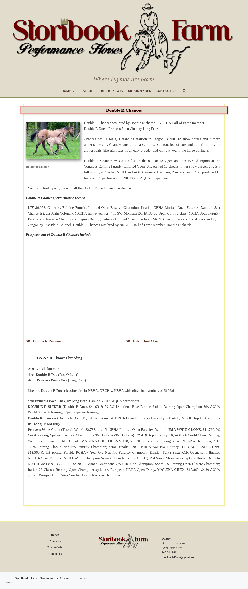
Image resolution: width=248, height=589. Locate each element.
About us (55, 541)
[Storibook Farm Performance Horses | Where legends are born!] (124, 37)
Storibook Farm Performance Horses (42, 578)
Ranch (55, 534)
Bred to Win (55, 547)
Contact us (55, 553)
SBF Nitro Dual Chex (142, 341)
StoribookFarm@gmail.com (179, 557)
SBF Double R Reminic (44, 341)
